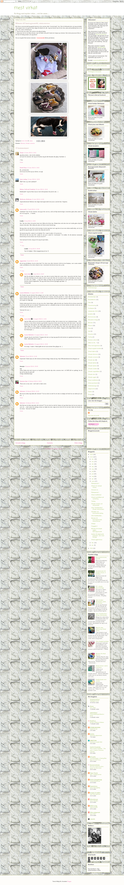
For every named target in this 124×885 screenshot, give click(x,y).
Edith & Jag (93, 806)
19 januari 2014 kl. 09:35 (31, 366)
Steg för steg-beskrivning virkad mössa (101, 629)
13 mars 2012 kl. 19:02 (33, 167)
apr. (93, 479)
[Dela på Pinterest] (44, 141)
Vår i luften (93, 707)
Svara (21, 162)
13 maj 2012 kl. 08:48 (34, 248)
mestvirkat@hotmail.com (100, 60)
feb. (93, 542)
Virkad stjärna (92, 351)
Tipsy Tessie (94, 773)
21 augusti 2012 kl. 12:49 (36, 293)
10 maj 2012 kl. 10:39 (29, 221)
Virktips (93, 523)
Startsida (50, 443)
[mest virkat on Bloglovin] (93, 425)
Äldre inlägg (78, 443)
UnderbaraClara (95, 699)
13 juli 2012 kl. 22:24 (32, 261)
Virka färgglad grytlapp (102, 641)
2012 (91, 457)
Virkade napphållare (94, 371)
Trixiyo (22, 152)
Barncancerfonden (101, 34)
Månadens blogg (93, 319)
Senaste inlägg (20, 443)
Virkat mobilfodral (93, 380)
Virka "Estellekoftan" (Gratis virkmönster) (97, 508)
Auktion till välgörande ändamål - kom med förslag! (97, 535)
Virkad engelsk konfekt (94, 348)
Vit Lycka (93, 757)
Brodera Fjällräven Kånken (97, 722)
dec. (93, 459)
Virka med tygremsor (94, 345)
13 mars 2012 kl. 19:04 (34, 179)
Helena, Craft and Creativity (27, 189)
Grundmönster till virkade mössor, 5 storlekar (101, 572)
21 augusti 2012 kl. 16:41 (41, 335)
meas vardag (23, 179)
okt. (93, 464)
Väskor (90, 391)
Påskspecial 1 (95, 492)
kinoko (92, 734)
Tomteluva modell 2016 (96, 742)
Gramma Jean (24, 381)
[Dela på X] (41, 141)
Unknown (22, 356)
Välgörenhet (91, 388)
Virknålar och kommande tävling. (97, 512)
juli (92, 471)
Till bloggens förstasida (94, 71)
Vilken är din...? (92, 342)
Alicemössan (94, 799)
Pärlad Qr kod (93, 729)
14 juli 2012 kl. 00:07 (38, 274)
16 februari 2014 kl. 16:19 (32, 391)
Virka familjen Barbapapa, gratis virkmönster (101, 601)
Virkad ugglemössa (96, 539)
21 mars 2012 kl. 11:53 (38, 199)
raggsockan (23, 261)
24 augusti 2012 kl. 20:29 (41, 344)
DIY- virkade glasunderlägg (100, 587)
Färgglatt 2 (94, 526)
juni (93, 474)
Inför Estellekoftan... (97, 515)
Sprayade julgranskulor (96, 735)
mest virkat (25, 8)
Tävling (90, 337)
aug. (93, 469)
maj (93, 476)
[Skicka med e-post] (37, 141)
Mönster (23, 143)
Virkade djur (91, 360)
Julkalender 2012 (93, 311)
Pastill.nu (93, 721)
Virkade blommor (93, 354)
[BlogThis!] (39, 141)
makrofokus (93, 712)
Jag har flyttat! (94, 807)
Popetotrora (93, 786)
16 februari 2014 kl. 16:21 (32, 403)
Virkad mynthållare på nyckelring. (97, 497)
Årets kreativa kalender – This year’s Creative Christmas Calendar (98, 750)
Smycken (90, 334)
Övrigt (90, 394)
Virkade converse (30, 143)
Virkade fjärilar (92, 363)
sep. (93, 466)
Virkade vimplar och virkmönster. (97, 504)
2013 (91, 454)
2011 (91, 548)
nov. (93, 461)
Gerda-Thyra (23, 167)
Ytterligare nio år (94, 701)
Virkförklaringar (92, 287)
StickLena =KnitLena (25, 199)
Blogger (69, 881)
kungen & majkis (95, 792)
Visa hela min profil (93, 415)
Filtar (89, 302)
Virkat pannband (92, 383)
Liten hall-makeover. (95, 794)
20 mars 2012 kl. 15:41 (42, 189)
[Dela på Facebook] (42, 141)
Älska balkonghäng (95, 787)
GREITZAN (93, 740)
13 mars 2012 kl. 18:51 (30, 152)
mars (93, 481)
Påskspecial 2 (95, 483)
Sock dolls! (93, 814)
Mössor (90, 325)
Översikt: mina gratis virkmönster (97, 65)
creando (92, 819)
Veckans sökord (92, 340)
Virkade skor (91, 374)
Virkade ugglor (92, 377)
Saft (89, 331)
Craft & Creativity (95, 747)
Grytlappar (91, 308)
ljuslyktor (90, 314)
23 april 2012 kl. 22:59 (33, 209)
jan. (93, 545)
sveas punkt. (23, 209)
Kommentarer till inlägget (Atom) (53, 448)
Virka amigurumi (95, 812)
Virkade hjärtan (92, 365)
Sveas (92, 706)
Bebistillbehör (92, 299)
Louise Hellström (24, 293)
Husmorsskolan (95, 765)
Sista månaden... (94, 800)
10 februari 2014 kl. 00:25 (34, 381)
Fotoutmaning (92, 305)
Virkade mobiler (92, 368)
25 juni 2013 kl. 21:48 (31, 356)
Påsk (89, 328)
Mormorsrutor (92, 317)
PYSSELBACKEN (95, 727)
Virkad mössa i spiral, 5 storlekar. (102, 666)
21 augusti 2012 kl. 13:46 (39, 319)
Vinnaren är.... (95, 490)
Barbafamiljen (92, 297)
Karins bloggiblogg (96, 779)
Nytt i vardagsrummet (95, 774)
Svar (23, 245)
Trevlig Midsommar (95, 781)
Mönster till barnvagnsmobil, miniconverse (96, 519)
